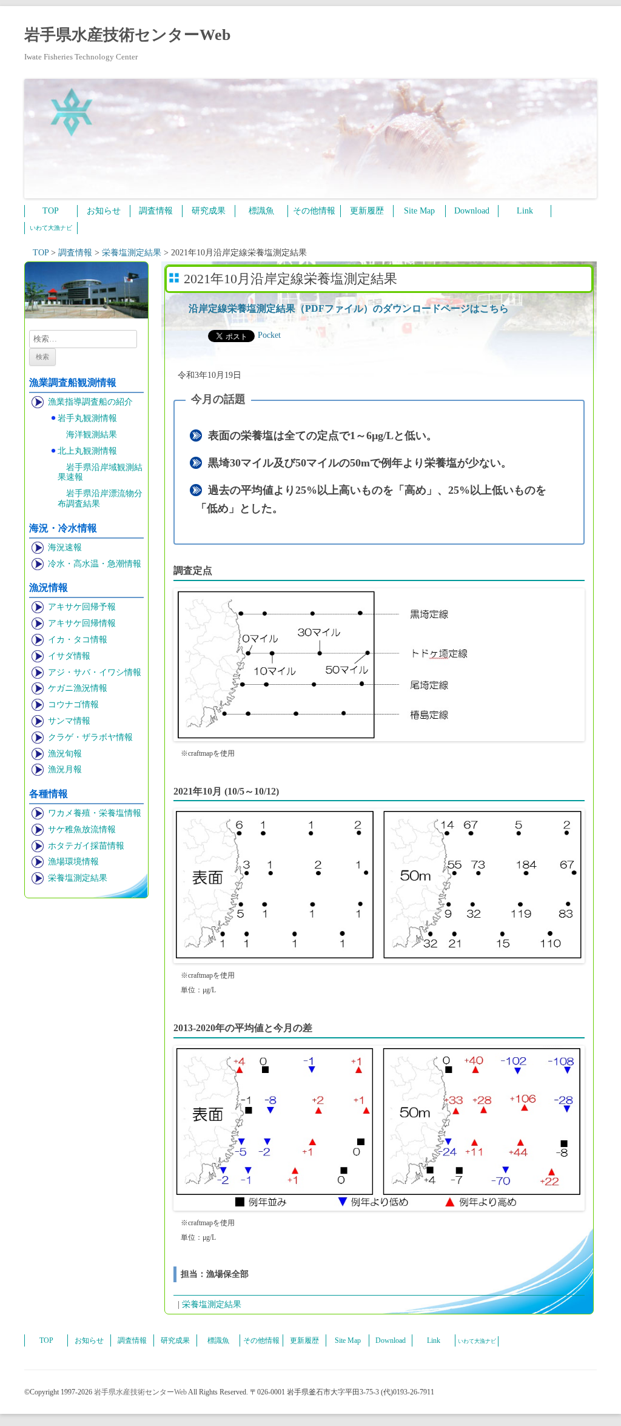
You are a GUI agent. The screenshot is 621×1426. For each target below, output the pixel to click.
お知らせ (104, 210)
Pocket (269, 335)
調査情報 (156, 210)
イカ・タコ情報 (77, 639)
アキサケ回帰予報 (82, 606)
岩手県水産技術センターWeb (127, 35)
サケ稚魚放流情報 (82, 829)
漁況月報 (65, 769)
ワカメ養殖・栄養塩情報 (94, 813)
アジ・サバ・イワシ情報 (94, 672)
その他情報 (314, 210)
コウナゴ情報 (73, 704)
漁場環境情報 (73, 861)
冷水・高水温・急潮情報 (94, 563)
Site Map (419, 210)
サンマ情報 (69, 720)
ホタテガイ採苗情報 (86, 845)
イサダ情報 (69, 656)
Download (471, 210)
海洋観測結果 (91, 434)
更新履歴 (367, 210)
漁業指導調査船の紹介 (90, 401)
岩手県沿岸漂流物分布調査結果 (100, 498)
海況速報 (65, 547)
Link (525, 210)
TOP (50, 210)
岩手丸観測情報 (87, 418)
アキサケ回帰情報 (82, 623)
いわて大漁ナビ (51, 227)
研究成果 (209, 210)
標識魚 (261, 210)
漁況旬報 (65, 753)
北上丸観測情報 (87, 451)
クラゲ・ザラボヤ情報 (90, 737)
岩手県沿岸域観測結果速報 (100, 472)
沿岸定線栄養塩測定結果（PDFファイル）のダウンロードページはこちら (349, 308)
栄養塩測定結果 (77, 878)
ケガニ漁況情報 (77, 688)
